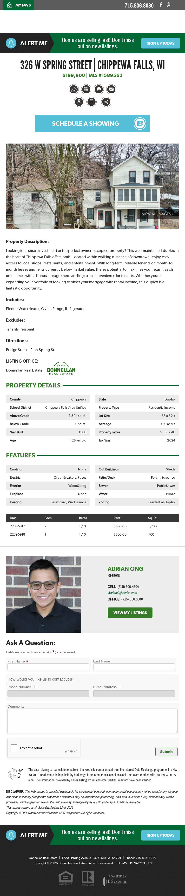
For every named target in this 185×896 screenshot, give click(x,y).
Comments (15, 706)
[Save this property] (74, 89)
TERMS (122, 863)
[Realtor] (88, 878)
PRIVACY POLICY (141, 863)
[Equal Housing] (66, 879)
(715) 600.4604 (128, 586)
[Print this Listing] (99, 89)
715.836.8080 (139, 5)
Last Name (101, 661)
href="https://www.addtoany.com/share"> (106, 102)
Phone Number (19, 687)
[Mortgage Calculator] (91, 102)
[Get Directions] (79, 102)
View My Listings (130, 612)
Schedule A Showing (85, 123)
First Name (17, 661)
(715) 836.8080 (132, 599)
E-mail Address (105, 687)
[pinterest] (168, 4)
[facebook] (160, 4)
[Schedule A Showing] (86, 89)
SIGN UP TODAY (161, 43)
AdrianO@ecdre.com (122, 593)
